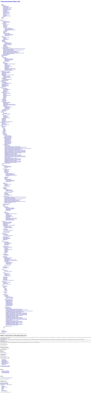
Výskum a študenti (4, 120)
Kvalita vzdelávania (4, 99)
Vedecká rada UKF (5, 25)
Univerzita (1, 20)
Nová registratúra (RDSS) (6, 10)
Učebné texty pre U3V (7, 107)
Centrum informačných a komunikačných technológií (8, 74)
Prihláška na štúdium (4, 84)
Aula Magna (6, 64)
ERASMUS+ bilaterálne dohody (5, 124)
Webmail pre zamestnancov (6, 6)
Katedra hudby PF (7, 67)
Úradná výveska (3, 41)
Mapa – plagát (4, 62)
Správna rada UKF (5, 26)
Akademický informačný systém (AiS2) (7, 7)
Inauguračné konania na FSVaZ (8, 142)
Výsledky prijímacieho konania (5, 362)
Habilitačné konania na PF (7, 140)
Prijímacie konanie (4, 359)
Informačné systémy (4, 5)
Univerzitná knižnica (7, 65)
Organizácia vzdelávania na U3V (8, 106)
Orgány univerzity (4, 23)
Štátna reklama (3, 126)
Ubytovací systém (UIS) (6, 12)
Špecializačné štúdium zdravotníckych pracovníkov (9, 104)
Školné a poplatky (5, 91)
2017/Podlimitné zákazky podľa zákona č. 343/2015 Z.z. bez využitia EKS (13, 155)
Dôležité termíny (3, 364)
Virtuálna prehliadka (5, 63)
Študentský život (3, 111)
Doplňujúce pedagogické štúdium (7, 102)
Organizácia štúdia (4, 92)
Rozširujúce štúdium (5, 103)
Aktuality (3, 127)
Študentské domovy (4, 75)
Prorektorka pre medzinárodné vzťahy (9, 29)
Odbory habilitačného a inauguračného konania (7, 121)
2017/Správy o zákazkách (7, 157)
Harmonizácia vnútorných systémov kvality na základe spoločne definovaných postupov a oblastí (14, 48)
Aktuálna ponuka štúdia (4, 82)
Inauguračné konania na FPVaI (8, 141)
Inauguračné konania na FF (8, 143)
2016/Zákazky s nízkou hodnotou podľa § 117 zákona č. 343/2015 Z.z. (13, 159)
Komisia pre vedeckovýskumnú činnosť (9, 34)
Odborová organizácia (4, 55)
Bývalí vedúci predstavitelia (6, 22)
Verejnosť (1, 125)
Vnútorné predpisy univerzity (6, 37)
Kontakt (3, 163)
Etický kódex (4, 38)
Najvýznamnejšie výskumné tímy (5, 371)
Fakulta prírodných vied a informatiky (9, 58)
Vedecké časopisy (4, 119)
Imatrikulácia (4, 94)
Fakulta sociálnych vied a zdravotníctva (9, 59)
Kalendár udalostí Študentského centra (7, 79)
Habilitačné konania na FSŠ (8, 138)
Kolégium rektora (5, 31)
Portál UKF (4, 16)
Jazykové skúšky (5, 105)
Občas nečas (4, 132)
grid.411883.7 (3, 354)
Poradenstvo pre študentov (5, 110)
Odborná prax (4, 96)
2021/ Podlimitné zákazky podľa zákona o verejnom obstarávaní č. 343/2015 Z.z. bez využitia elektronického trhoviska (18, 148)
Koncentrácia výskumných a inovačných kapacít (8, 50)
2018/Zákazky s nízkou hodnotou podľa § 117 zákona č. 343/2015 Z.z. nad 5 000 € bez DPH (15, 152)
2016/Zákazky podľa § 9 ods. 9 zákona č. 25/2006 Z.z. (11, 162)
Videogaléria (4, 130)
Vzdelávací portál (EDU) (6, 8)
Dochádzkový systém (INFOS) (6, 13)
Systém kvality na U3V (7, 108)
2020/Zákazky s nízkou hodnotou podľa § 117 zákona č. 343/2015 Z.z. (13, 149)
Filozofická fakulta (7, 60)
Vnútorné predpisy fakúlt (6, 39)
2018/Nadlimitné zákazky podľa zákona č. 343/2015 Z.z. (11, 153)
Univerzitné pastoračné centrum (8, 66)
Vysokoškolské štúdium (4, 88)
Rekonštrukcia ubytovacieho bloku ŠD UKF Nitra (8, 53)
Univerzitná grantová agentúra (6, 117)
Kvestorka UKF (6, 30)
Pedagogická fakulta (7, 61)
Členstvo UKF (3, 123)
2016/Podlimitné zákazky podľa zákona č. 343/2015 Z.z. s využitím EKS (13, 158)
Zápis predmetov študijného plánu (7, 95)
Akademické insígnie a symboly (6, 21)
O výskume (3, 112)
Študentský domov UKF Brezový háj (7, 77)
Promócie (4, 98)
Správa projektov (5, 15)
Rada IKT (4, 32)
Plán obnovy (4, 115)
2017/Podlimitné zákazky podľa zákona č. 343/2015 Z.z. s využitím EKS (13, 154)
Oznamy (4, 128)
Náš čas (4, 131)
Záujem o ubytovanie (4, 86)
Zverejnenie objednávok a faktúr (6, 47)
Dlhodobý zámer (5, 45)
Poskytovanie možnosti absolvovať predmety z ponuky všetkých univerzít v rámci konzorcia (13, 49)
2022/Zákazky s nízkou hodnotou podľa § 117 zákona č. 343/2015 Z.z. (13, 146)
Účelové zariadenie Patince (5, 80)
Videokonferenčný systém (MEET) (7, 9)
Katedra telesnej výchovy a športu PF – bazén (10, 68)
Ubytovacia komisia (7, 35)
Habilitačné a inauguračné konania (7, 44)
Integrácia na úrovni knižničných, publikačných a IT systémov (10, 51)
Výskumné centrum (4, 118)
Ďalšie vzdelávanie (4, 101)
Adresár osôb (4, 57)
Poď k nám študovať (4, 81)
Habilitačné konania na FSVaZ (8, 139)
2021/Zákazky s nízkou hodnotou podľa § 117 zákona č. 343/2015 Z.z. (13, 147)
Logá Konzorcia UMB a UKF (6, 54)
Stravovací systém (5, 11)
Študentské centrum (4, 78)
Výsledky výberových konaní (8, 43)
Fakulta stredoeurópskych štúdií (8, 69)
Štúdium (1, 87)
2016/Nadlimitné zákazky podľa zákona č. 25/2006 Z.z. (11, 160)
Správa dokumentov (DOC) (6, 14)
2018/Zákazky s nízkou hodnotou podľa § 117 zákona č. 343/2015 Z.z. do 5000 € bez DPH (15, 151)
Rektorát (3, 36)
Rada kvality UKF (5, 100)
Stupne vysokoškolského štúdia (6, 89)
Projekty (3, 114)
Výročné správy (5, 134)
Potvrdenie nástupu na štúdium (5, 85)
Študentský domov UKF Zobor (6, 76)
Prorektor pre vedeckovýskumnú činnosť (9, 28)
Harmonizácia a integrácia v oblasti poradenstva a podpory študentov (11, 52)
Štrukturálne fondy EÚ (5, 116)
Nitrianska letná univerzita (6, 109)
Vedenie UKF (4, 27)
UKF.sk (2, 4)
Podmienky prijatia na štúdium (5, 83)
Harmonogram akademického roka (7, 93)
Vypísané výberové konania (8, 42)
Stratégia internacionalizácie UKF (5, 122)
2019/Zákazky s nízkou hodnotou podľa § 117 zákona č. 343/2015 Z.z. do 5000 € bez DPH (15, 150)
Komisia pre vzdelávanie (7, 33)
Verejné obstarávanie (5, 46)
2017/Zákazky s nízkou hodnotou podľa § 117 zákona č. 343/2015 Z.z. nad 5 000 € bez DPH (15, 156)
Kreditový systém (5, 90)
